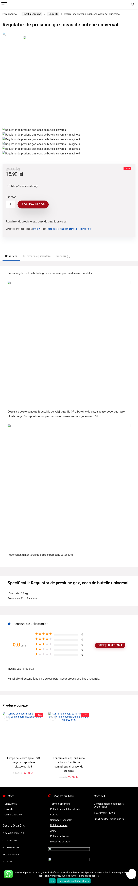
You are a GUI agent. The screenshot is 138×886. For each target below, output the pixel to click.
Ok (52, 881)
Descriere (11, 256)
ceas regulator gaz (68, 229)
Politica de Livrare (59, 836)
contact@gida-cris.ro (112, 819)
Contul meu (11, 803)
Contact (54, 814)
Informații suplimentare (37, 256)
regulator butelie (85, 229)
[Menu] (4, 4)
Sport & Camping (32, 14)
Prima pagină (10, 14)
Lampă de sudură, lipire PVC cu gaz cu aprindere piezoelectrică (23, 762)
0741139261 (110, 813)
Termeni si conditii (60, 803)
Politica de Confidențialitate (74, 881)
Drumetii (53, 14)
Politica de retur (58, 825)
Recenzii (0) (63, 256)
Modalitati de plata (60, 841)
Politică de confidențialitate (65, 809)
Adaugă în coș (33, 204)
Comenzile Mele (13, 814)
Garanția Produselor (61, 820)
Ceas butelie (53, 229)
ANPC (53, 830)
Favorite (9, 809)
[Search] (133, 4)
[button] (4, 34)
